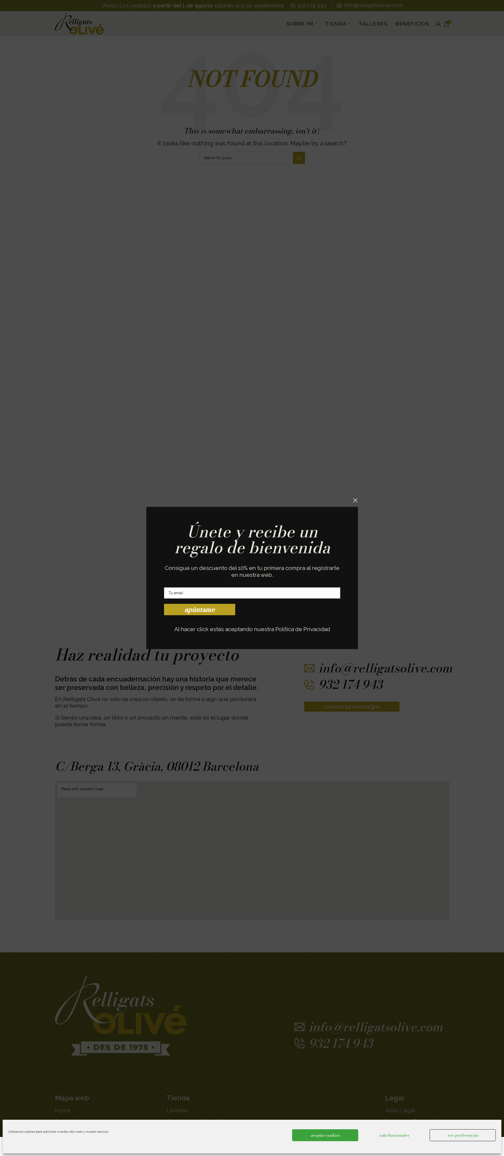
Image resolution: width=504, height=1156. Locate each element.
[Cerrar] (355, 500)
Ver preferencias (462, 1135)
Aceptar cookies (325, 1135)
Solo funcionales (394, 1135)
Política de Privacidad (302, 629)
